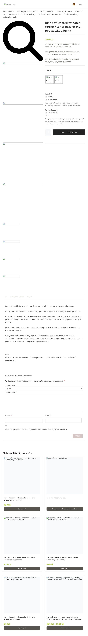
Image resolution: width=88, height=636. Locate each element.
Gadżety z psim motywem (27, 11)
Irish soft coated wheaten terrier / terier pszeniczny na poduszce (19, 558)
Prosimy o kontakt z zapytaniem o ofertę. (65, 508)
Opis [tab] (6, 297)
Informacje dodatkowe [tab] (17, 297)
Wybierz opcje (65, 628)
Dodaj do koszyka (69, 132)
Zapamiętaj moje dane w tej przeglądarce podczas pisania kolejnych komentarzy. (36, 429)
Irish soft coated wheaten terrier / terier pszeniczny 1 (25, 357)
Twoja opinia (10, 392)
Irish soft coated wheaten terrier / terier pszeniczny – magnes (19, 618)
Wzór (49, 70)
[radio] (50, 79)
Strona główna (8, 11)
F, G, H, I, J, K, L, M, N (64, 11)
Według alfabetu (47, 11)
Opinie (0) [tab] (29, 297)
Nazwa (8, 416)
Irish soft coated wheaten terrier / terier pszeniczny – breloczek (19, 499)
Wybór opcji (22, 508)
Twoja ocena (10, 385)
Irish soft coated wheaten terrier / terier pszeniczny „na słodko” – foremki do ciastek (64, 618)
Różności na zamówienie (56, 498)
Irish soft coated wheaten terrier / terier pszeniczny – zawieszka (62, 558)
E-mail (48, 416)
